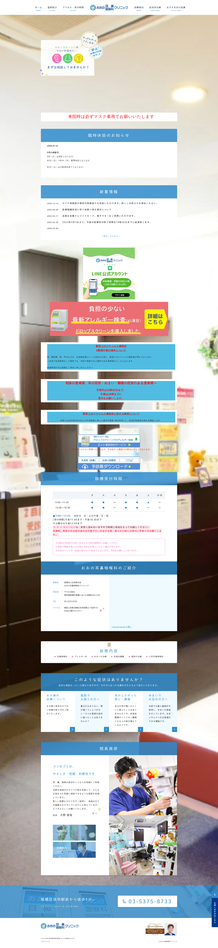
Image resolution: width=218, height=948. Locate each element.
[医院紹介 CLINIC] (74, 839)
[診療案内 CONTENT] (74, 856)
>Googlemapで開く (122, 627)
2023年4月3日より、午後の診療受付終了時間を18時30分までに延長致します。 (107, 222)
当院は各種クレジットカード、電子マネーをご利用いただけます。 (99, 216)
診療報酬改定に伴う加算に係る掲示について (87, 209)
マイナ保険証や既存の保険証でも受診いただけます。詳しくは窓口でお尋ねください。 (110, 203)
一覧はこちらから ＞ (111, 236)
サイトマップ (46, 941)
